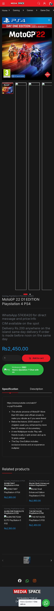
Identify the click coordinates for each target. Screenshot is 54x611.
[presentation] (51, 560)
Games (30, 10)
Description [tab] (36, 389)
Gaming (16, 10)
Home (4, 10)
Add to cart (38, 358)
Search (38, 3)
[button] (49, 20)
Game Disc (45, 10)
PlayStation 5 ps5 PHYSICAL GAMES (39, 481)
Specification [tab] (10, 389)
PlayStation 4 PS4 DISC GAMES (21, 296)
